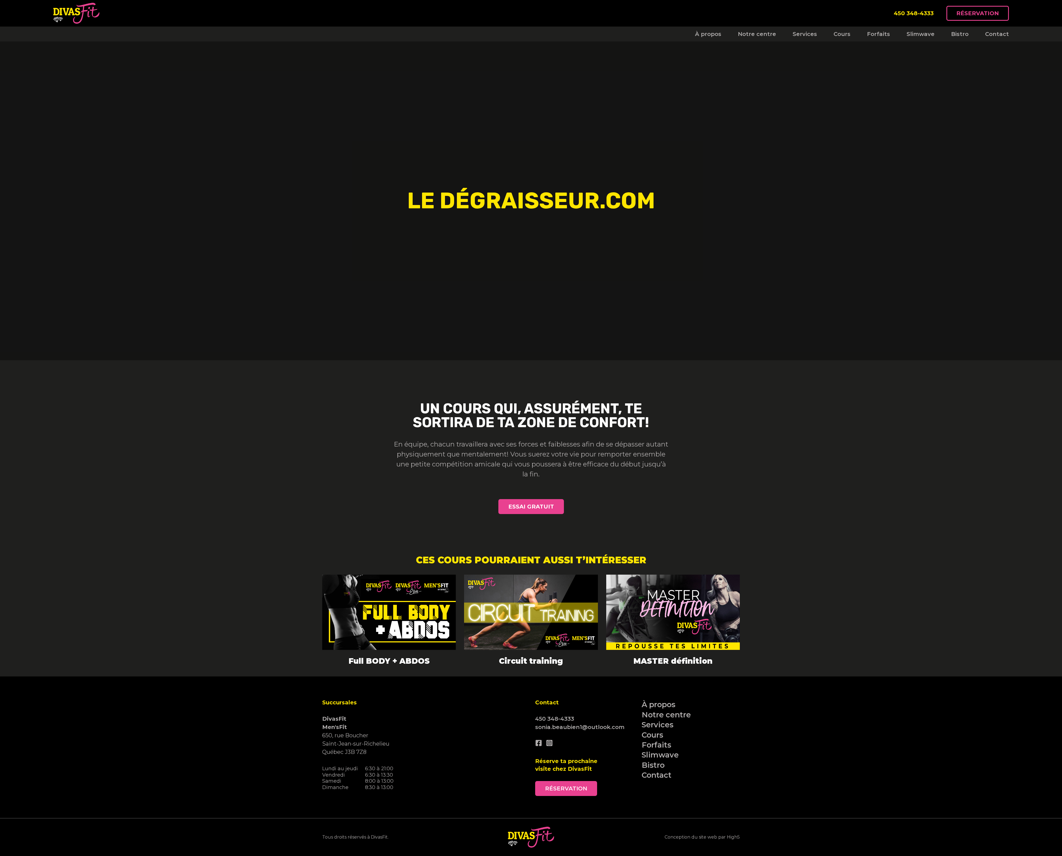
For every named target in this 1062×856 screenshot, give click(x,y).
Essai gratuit (531, 506)
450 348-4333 (914, 13)
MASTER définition (672, 661)
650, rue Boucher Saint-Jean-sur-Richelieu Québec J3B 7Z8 (355, 735)
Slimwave (921, 34)
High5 (733, 837)
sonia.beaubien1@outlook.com (579, 727)
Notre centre (757, 34)
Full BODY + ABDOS (389, 661)
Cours (842, 34)
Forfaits (878, 34)
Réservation (977, 13)
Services (805, 34)
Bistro (960, 34)
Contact (997, 34)
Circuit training (531, 661)
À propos (708, 34)
